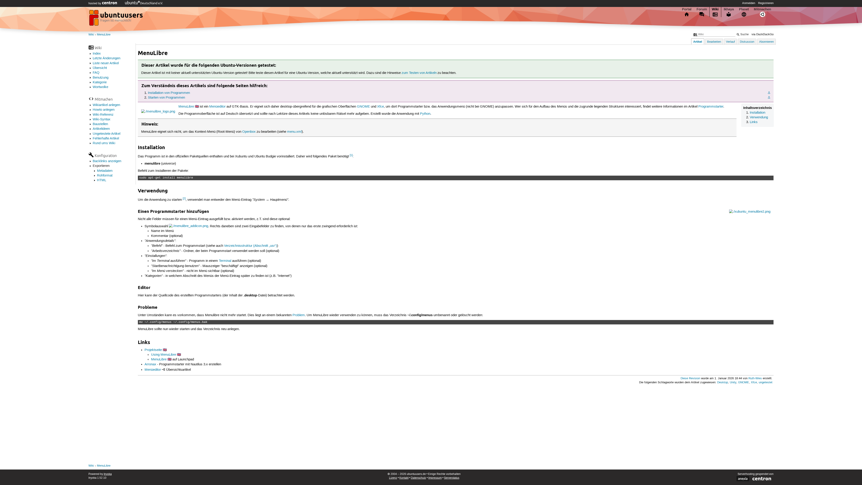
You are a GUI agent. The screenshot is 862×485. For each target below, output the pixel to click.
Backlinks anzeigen (107, 161)
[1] (351, 155)
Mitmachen (762, 9)
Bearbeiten (714, 42)
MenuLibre (103, 34)
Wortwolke (100, 87)
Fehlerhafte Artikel (106, 139)
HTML (101, 180)
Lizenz (393, 478)
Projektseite (153, 350)
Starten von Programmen (166, 98)
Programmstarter (710, 107)
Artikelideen (101, 129)
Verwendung (759, 117)
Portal (686, 9)
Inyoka (108, 474)
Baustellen (100, 124)
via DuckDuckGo (763, 34)
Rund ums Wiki (104, 143)
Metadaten (104, 171)
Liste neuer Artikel (106, 63)
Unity (733, 382)
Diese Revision (690, 378)
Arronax (150, 364)
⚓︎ (768, 93)
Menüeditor (217, 107)
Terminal (225, 261)
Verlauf (730, 42)
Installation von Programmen (169, 93)
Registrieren (766, 3)
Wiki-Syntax (101, 119)
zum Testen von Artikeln (419, 73)
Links (754, 122)
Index (97, 54)
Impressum (435, 478)
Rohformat (104, 176)
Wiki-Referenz (103, 115)
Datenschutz (418, 478)
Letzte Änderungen (106, 58)
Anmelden (748, 3)
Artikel (697, 42)
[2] (184, 198)
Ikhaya (729, 9)
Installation (757, 113)
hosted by (95, 3)
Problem (298, 315)
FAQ (96, 73)
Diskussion (747, 42)
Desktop (722, 382)
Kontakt (404, 478)
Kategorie (100, 82)
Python (425, 114)
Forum (702, 9)
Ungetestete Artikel (106, 134)
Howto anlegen (103, 110)
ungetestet (765, 382)
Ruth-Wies (755, 378)
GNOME (363, 107)
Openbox (249, 132)
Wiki (715, 9)
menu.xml (294, 132)
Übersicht (100, 68)
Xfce (380, 107)
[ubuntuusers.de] (116, 19)
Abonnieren (766, 42)
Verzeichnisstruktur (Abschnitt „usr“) (250, 246)
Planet (744, 9)
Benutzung (100, 78)
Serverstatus (451, 478)
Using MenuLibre (163, 355)
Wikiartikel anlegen (106, 105)
